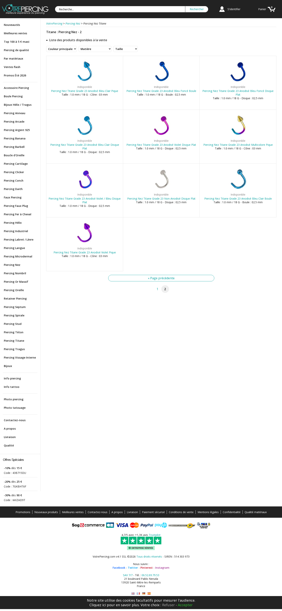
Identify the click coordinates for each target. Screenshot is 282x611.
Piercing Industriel (16, 231)
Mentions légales (208, 512)
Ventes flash (12, 67)
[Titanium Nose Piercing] (133, 593)
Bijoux (8, 366)
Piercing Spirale (14, 315)
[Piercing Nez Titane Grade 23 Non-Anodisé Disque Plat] (161, 190)
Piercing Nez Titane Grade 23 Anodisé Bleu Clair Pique (84, 91)
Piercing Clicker (14, 172)
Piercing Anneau (14, 113)
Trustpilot (155, 535)
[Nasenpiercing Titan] (143, 593)
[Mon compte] (222, 12)
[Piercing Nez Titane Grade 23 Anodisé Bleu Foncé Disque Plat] (238, 83)
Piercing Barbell (14, 147)
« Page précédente (161, 278)
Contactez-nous (15, 420)
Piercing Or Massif (16, 281)
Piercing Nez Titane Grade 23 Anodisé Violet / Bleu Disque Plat (85, 200)
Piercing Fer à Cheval (17, 214)
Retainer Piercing (15, 298)
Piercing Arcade (14, 121)
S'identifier (234, 9)
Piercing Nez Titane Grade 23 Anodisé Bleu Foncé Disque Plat (238, 92)
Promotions (23, 512)
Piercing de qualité (16, 50)
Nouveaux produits (46, 512)
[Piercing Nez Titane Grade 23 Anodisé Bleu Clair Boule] (238, 190)
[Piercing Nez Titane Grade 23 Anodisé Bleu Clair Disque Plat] (84, 136)
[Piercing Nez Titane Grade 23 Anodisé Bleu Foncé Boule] (161, 83)
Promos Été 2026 (15, 75)
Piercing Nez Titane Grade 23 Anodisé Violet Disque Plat (161, 145)
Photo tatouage (15, 408)
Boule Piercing (13, 96)
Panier (262, 9)
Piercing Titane (14, 340)
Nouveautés (12, 25)
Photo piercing (13, 399)
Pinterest (146, 567)
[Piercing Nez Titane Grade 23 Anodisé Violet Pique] (84, 244)
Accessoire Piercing (16, 88)
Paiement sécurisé (153, 512)
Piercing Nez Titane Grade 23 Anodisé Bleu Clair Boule (238, 198)
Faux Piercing (12, 197)
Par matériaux (13, 58)
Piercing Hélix (13, 222)
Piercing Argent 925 (17, 130)
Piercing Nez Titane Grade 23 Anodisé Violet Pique (85, 252)
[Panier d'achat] (271, 12)
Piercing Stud (12, 324)
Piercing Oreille (14, 290)
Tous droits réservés (149, 556)
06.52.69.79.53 (150, 575)
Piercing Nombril (15, 273)
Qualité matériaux (256, 512)
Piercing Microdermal (18, 256)
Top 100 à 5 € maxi (16, 41)
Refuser (168, 605)
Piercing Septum (15, 307)
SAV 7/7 (128, 575)
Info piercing (12, 378)
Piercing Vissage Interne (20, 357)
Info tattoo (11, 387)
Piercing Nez (12, 265)
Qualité (9, 445)
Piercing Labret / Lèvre (18, 239)
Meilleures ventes (15, 33)
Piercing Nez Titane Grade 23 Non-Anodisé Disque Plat (161, 198)
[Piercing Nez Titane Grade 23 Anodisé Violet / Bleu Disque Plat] (84, 190)
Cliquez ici (97, 605)
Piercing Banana (15, 138)
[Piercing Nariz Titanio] (149, 593)
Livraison (10, 437)
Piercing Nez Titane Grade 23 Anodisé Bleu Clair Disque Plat (84, 146)
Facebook (119, 567)
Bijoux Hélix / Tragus (17, 104)
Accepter (185, 605)
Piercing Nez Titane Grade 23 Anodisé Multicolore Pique (238, 145)
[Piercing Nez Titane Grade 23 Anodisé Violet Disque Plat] (161, 136)
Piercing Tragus (14, 349)
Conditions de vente (181, 512)
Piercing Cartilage (16, 163)
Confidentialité (232, 512)
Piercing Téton (13, 332)
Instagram (162, 567)
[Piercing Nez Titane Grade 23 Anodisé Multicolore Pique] (238, 136)
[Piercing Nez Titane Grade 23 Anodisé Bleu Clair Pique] (84, 83)
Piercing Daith (13, 189)
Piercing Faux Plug (16, 206)
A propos (10, 428)
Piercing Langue (14, 248)
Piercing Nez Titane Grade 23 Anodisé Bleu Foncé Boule (161, 91)
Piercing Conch (13, 180)
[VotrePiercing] (25, 13)
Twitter (133, 567)
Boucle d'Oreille (14, 155)
